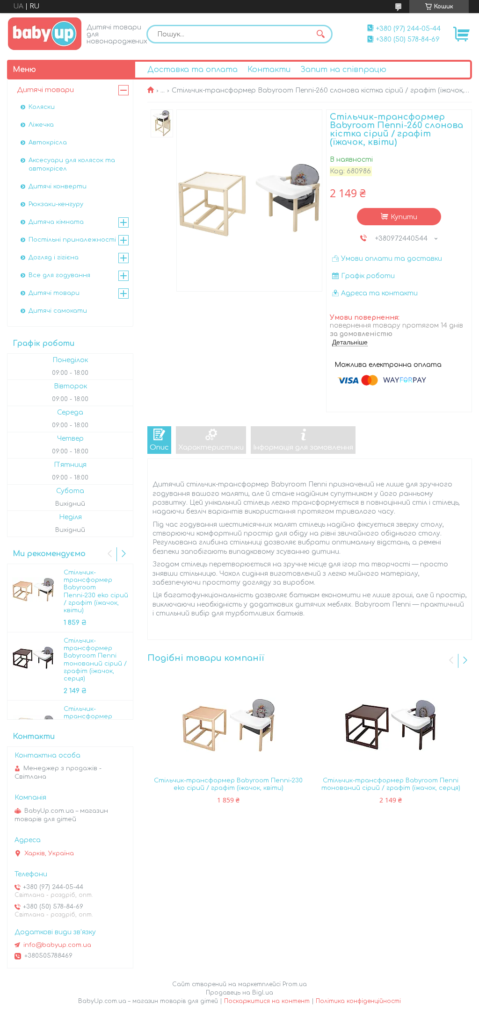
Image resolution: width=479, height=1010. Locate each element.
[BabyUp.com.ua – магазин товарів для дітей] (44, 33)
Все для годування (59, 275)
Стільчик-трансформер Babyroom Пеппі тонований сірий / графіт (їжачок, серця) (390, 784)
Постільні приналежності (72, 239)
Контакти (268, 69)
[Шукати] (321, 34)
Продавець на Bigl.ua (239, 992)
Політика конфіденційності (358, 1001)
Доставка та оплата (192, 69)
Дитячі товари (45, 90)
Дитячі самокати (58, 311)
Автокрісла (48, 142)
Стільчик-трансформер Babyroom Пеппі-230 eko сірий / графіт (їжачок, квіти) (228, 784)
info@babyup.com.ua (57, 945)
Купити (404, 217)
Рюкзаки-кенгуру (56, 204)
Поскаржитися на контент (267, 1001)
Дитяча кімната (56, 222)
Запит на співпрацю (343, 69)
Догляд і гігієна (54, 257)
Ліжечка (41, 125)
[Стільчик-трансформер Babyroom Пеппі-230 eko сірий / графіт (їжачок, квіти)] (228, 725)
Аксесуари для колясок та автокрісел (72, 164)
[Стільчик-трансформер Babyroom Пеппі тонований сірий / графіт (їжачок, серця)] (391, 725)
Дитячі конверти (58, 186)
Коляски (42, 107)
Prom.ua (295, 984)
